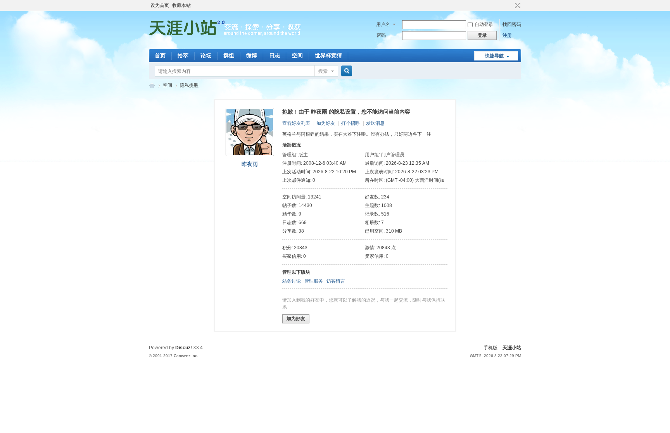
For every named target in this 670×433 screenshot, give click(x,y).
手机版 (490, 347)
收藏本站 (181, 5)
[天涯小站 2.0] (226, 44)
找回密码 (511, 24)
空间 (297, 55)
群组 (228, 55)
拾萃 (183, 55)
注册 (507, 35)
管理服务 (313, 281)
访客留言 (335, 281)
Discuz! (183, 347)
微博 (251, 55)
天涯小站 (511, 347)
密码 (381, 35)
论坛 (205, 55)
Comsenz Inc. (186, 356)
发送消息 (375, 123)
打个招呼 (350, 123)
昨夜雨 (250, 164)
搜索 (323, 71)
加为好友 (325, 123)
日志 (274, 55)
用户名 (383, 24)
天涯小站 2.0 (152, 85)
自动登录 (484, 24)
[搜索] (345, 71)
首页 (160, 55)
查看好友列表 (296, 123)
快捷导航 (494, 56)
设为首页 (159, 5)
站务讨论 (291, 281)
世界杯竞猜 (328, 55)
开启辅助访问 (510, 5)
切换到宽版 (516, 5)
